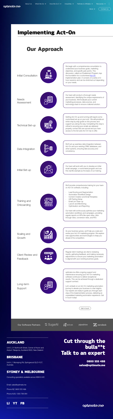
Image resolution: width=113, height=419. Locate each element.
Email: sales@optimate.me (16, 385)
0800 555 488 (96, 361)
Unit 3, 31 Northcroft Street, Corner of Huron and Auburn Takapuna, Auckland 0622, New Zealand (25, 349)
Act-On (93, 75)
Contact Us (104, 9)
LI (8, 403)
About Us (28, 4)
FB (22, 403)
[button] (40, 3)
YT (15, 403)
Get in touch (85, 308)
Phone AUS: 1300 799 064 (17, 394)
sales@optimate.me (92, 364)
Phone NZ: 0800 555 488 (16, 389)
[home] (12, 6)
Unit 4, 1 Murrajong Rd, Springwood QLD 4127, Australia (25, 363)
